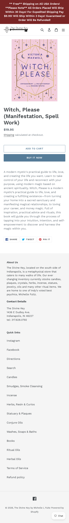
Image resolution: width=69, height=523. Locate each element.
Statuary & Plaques (19, 413)
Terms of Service (17, 468)
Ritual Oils (13, 450)
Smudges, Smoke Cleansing (24, 386)
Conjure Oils (15, 422)
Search (11, 368)
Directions (13, 358)
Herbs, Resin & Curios (21, 404)
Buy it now (34, 157)
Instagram (13, 340)
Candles (12, 377)
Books (11, 440)
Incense (12, 395)
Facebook (13, 349)
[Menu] (63, 29)
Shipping (9, 134)
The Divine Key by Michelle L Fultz (32, 507)
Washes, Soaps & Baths (22, 431)
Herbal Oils (14, 459)
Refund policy (16, 477)
